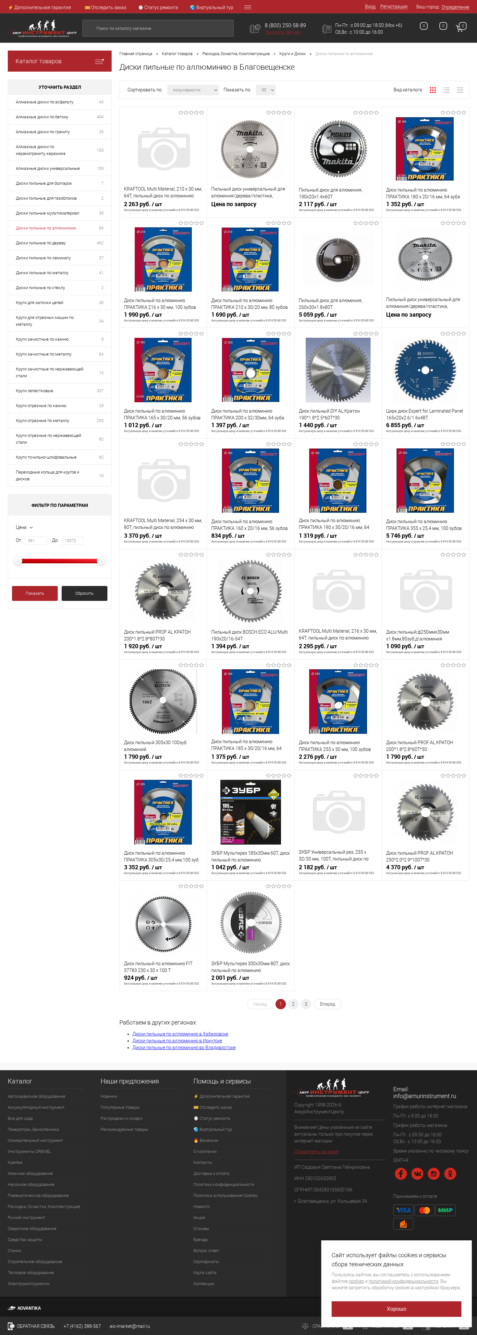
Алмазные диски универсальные (48, 168)
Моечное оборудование (30, 1173)
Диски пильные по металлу (42, 272)
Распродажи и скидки (121, 1118)
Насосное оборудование (31, 1184)
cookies (356, 1281)
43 (101, 102)
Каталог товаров (39, 61)
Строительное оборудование (35, 1261)
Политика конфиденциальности (223, 1184)
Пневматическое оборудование (38, 1195)
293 (100, 420)
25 (101, 405)
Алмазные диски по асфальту (44, 102)
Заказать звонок (282, 32)
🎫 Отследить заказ (105, 7)
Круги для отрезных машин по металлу (45, 321)
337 (100, 390)
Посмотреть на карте (316, 1151)
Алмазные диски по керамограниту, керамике (41, 150)
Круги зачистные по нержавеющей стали (49, 372)
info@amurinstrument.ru (424, 1096)
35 (101, 213)
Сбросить (84, 593)
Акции (199, 1217)
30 (101, 302)
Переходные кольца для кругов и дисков (47, 475)
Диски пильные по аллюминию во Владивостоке (184, 1047)
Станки (14, 1250)
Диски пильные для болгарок (44, 183)
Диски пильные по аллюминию (46, 228)
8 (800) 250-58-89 (285, 25)
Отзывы (201, 1228)
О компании (204, 1151)
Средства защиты (25, 1239)
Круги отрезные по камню (41, 405)
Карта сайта (204, 1272)
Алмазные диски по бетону (42, 116)
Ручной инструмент (26, 1217)
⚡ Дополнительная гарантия (39, 7)
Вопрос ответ (206, 1250)
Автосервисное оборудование (36, 1096)
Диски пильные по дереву (41, 242)
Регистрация (394, 6)
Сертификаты (206, 1261)
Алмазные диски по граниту (43, 131)
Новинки (109, 1096)
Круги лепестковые (34, 390)
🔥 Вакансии (205, 1140)
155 (100, 168)
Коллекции (203, 1283)
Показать (35, 593)
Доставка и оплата (211, 1173)
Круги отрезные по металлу (42, 420)
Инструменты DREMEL (29, 1151)
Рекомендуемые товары (124, 1129)
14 (101, 372)
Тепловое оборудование (31, 1272)
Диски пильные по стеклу (40, 287)
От (18, 540)
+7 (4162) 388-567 (82, 1326)
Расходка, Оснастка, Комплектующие (44, 1206)
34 (101, 321)
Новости (201, 1206)
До (55, 540)
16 (101, 475)
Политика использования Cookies (225, 1195)
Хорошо (397, 1309)
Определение (455, 7)
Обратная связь (35, 1326)
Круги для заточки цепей (39, 302)
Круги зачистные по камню (42, 339)
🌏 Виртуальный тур (211, 7)
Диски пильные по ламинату (43, 257)
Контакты (202, 1162)
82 (101, 439)
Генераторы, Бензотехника (33, 1129)
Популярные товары (120, 1107)
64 (101, 354)
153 (100, 150)
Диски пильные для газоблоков (46, 198)
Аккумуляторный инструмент (36, 1107)
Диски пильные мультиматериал (47, 213)
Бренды (200, 1239)
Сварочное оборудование (32, 1228)
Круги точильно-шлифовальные (46, 457)
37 (101, 257)
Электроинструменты (29, 1283)
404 (100, 116)
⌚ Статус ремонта (158, 7)
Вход (370, 6)
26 (101, 131)
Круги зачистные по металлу (43, 354)
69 (101, 228)
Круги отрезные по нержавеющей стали (48, 439)
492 (100, 242)
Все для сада (20, 1118)
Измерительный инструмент (35, 1140)
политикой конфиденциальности (403, 1281)
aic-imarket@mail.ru (130, 1326)
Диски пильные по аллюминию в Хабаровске (180, 1033)
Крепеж (15, 1162)
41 (101, 272)
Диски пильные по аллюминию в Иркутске (177, 1040)
